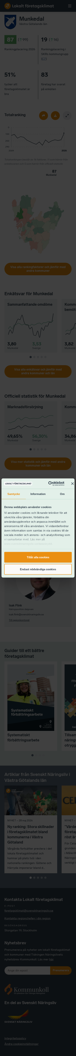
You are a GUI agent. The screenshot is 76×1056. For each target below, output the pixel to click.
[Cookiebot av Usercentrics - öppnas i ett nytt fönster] (48, 483)
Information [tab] (38, 493)
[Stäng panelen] (72, 483)
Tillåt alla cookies (38, 557)
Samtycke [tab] (13, 493)
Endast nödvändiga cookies (38, 569)
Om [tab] (62, 493)
